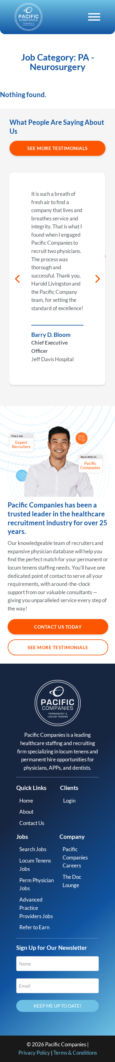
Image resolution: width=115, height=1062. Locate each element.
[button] (17, 278)
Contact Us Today (58, 627)
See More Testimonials (57, 148)
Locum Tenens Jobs (35, 864)
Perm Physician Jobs (36, 884)
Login (69, 800)
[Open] (94, 17)
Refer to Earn (34, 927)
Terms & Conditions (75, 1052)
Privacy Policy (34, 1052)
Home (26, 800)
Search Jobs (32, 849)
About (26, 811)
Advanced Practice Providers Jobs (36, 907)
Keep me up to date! (57, 1006)
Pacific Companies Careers (75, 857)
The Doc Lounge (72, 881)
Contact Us (31, 823)
